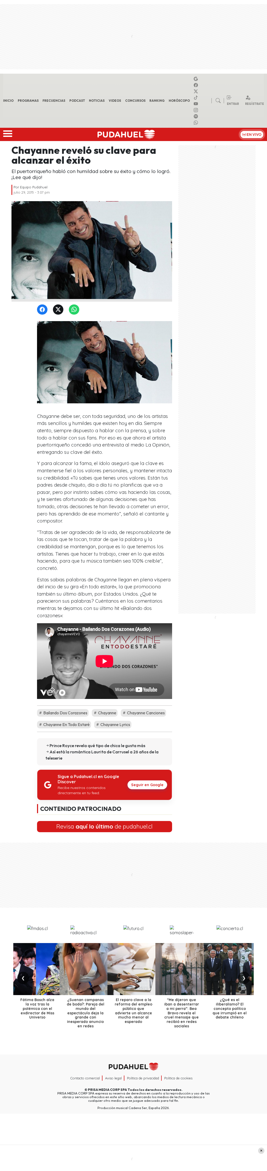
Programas (28, 101)
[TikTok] (196, 97)
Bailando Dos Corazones (65, 712)
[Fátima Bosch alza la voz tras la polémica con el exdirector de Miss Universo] (37, 969)
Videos (115, 101)
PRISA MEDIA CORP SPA (107, 1089)
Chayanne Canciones (145, 712)
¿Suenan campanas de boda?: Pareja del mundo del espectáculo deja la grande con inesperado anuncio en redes (85, 1012)
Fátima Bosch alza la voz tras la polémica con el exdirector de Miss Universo (37, 1008)
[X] (196, 91)
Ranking (157, 101)
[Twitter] (59, 310)
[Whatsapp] (196, 122)
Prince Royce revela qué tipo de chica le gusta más (97, 745)
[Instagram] (196, 110)
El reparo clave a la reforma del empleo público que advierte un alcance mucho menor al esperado (133, 1010)
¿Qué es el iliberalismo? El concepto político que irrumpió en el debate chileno (230, 1008)
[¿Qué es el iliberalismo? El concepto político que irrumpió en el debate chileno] (230, 969)
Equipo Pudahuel (33, 187)
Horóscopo (179, 101)
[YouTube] (196, 103)
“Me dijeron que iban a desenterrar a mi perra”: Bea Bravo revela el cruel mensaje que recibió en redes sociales (181, 1012)
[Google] (196, 78)
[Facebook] (196, 85)
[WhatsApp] (75, 310)
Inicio (8, 101)
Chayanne (106, 712)
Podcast (77, 101)
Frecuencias (54, 101)
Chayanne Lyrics (115, 724)
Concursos (135, 101)
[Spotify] (196, 116)
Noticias (97, 101)
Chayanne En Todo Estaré (66, 724)
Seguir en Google (147, 784)
